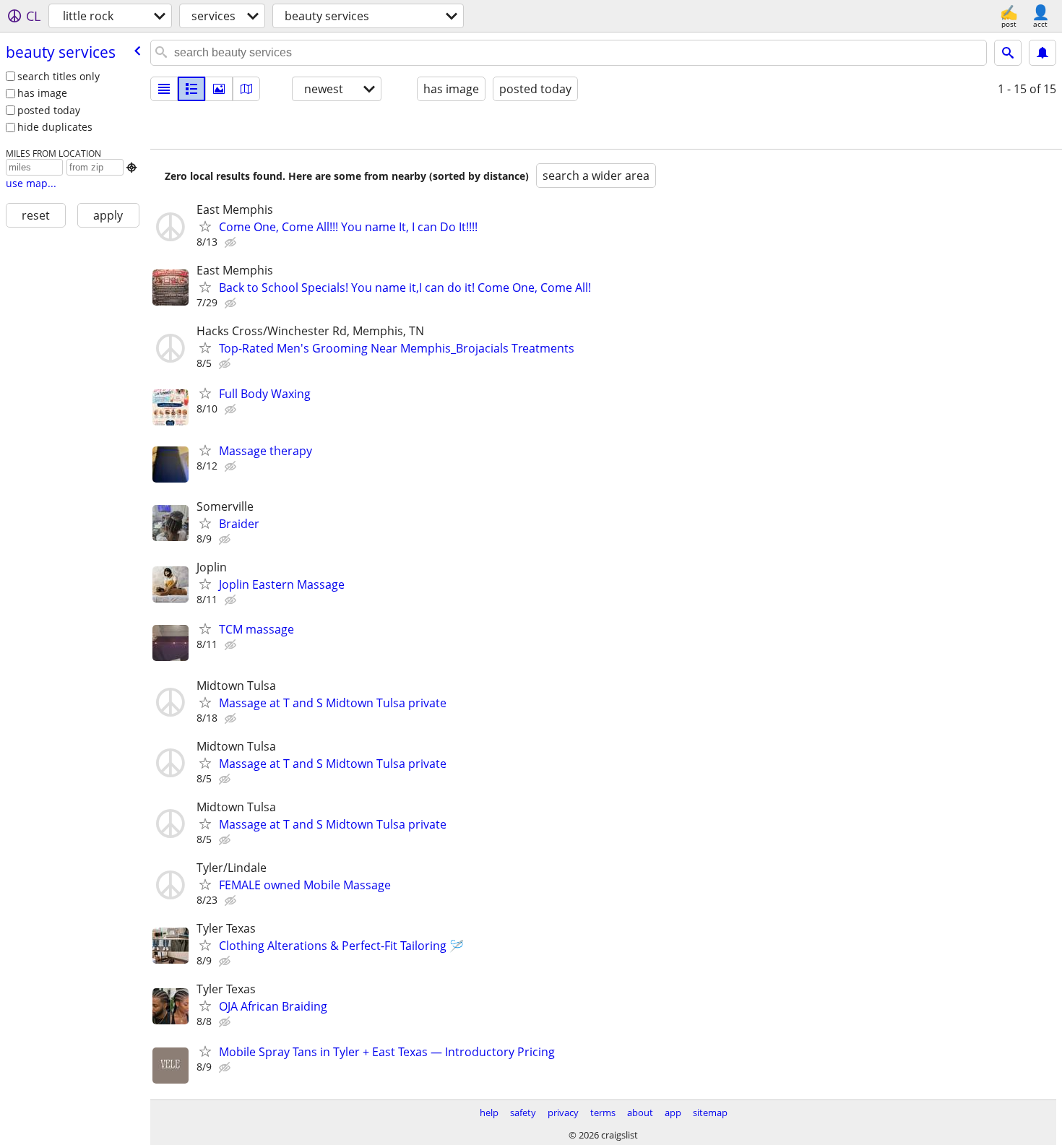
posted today (48, 110)
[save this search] (1042, 53)
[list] (164, 89)
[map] (246, 89)
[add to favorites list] (205, 226)
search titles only (58, 76)
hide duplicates (54, 127)
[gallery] (219, 89)
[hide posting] (232, 243)
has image (42, 93)
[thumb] (191, 89)
